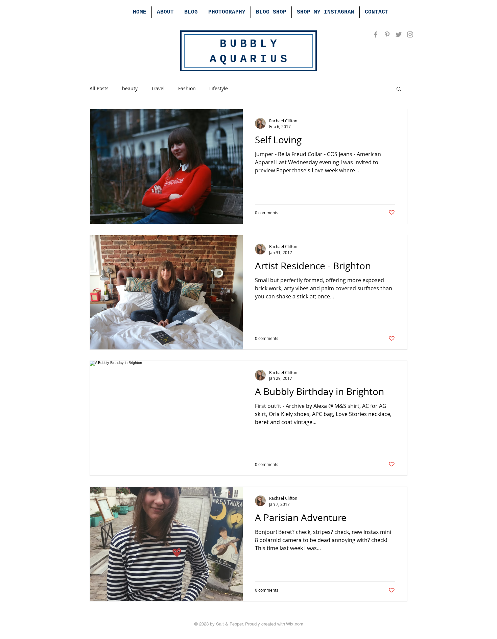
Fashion (187, 88)
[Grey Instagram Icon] (410, 34)
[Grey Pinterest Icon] (387, 34)
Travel (158, 88)
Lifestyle (218, 88)
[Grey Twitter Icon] (399, 34)
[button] (399, 89)
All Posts (99, 88)
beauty (130, 88)
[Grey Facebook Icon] (376, 34)
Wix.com (294, 623)
